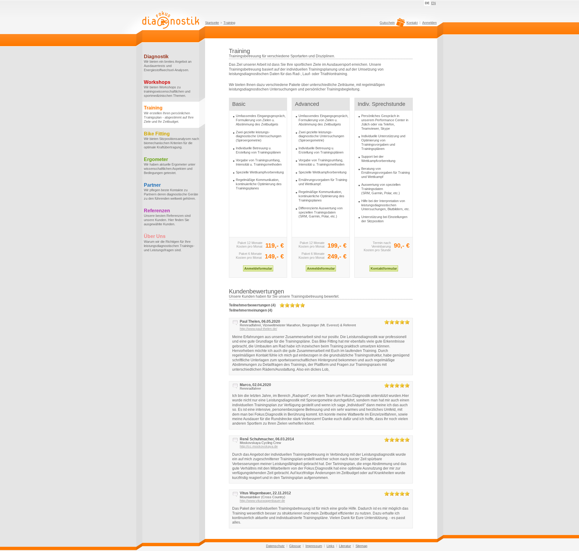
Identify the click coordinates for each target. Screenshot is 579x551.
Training (229, 22)
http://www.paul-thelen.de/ (258, 329)
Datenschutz (275, 546)
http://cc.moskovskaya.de (259, 446)
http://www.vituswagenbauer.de (262, 500)
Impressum (313, 546)
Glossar (295, 546)
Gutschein (387, 22)
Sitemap (361, 546)
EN (433, 3)
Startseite (212, 22)
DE (427, 3)
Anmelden (429, 22)
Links (330, 546)
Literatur (345, 546)
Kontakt (412, 22)
